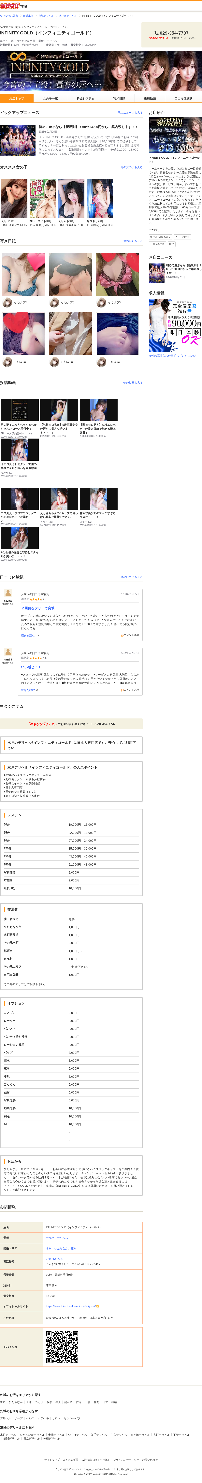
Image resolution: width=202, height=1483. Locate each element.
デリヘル (5, 1418)
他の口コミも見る (132, 577)
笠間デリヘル (11, 1438)
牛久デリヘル (119, 1434)
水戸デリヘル (8, 1434)
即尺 (171, 244)
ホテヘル (43, 1418)
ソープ (18, 1418)
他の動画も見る (133, 382)
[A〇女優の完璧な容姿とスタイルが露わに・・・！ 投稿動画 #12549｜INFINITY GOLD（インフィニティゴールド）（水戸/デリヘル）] (20, 538)
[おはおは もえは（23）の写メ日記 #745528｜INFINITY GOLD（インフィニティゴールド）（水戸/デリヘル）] (70, 333)
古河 (78, 1402)
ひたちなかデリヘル (32, 1434)
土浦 (29, 1402)
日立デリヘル (31, 1438)
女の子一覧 (50, 98)
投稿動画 (150, 98)
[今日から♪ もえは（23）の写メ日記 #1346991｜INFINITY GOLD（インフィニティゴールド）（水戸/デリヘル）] (70, 274)
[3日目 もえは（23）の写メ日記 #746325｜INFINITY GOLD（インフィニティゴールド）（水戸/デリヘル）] (23, 333)
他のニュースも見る (130, 112)
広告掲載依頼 (89, 1459)
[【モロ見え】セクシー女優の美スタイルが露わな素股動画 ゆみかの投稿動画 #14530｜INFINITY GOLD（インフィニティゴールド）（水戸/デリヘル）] (20, 450)
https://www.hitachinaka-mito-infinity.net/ (71, 1306)
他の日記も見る (133, 241)
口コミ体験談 (184, 98)
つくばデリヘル (77, 1434)
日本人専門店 (157, 244)
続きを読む (28, 635)
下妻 (87, 1402)
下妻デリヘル (181, 1434)
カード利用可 (182, 237)
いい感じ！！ (31, 667)
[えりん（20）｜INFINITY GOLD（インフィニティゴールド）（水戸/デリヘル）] (71, 198)
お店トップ (16, 98)
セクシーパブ (72, 1418)
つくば (39, 1402)
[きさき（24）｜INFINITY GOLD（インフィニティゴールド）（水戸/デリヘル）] (100, 198)
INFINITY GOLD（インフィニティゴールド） (47, 32)
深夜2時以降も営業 (160, 237)
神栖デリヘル (51, 1438)
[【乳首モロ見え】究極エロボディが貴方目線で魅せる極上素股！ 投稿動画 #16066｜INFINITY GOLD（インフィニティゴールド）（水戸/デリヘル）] (99, 410)
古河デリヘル (161, 1434)
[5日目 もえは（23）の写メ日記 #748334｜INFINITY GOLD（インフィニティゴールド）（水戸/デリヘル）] (117, 274)
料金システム (85, 98)
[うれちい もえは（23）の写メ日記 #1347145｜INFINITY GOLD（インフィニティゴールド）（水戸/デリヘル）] (23, 274)
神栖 (114, 1402)
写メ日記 (119, 98)
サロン (56, 1418)
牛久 (58, 1402)
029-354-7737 (55, 1258)
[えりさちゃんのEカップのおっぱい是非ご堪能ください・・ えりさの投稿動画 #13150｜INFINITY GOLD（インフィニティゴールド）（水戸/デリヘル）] (59, 499)
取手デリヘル (99, 1434)
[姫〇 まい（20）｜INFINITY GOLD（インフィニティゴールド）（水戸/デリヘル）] (43, 198)
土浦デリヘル (56, 1434)
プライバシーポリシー (126, 1459)
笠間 (73, 1248)
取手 (49, 1402)
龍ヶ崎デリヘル (140, 1434)
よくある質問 (70, 1459)
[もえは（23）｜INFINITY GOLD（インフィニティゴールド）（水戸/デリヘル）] (7, 303)
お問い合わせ (150, 1459)
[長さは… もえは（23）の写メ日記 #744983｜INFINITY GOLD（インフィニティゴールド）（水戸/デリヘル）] (117, 333)
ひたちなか (61, 1248)
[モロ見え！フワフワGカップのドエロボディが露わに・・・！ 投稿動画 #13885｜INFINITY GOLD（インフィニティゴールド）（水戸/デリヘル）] (20, 499)
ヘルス (30, 1418)
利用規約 (105, 1459)
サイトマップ (52, 1459)
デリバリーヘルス (57, 1237)
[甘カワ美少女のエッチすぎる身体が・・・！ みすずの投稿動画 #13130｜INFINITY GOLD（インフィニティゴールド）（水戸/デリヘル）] (99, 499)
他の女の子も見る (132, 167)
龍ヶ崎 (68, 1402)
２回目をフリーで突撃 (38, 608)
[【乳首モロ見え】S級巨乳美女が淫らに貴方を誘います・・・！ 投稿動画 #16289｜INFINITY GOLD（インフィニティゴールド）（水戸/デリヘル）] (59, 410)
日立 (105, 1402)
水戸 (48, 1248)
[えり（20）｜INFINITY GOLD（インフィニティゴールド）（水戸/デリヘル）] (14, 198)
